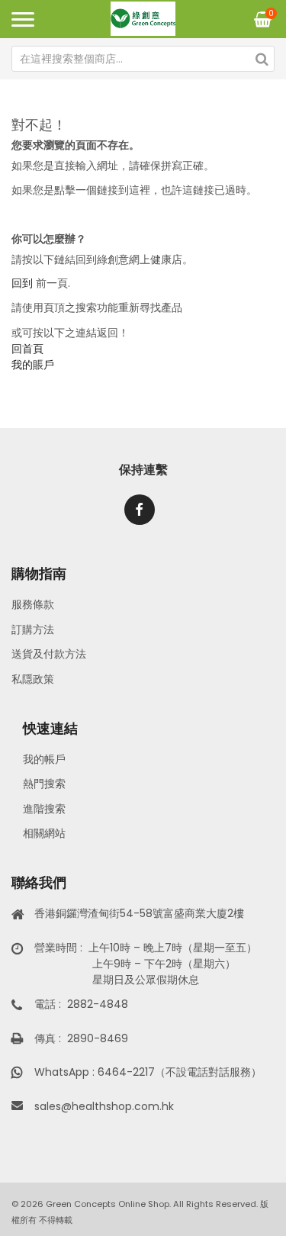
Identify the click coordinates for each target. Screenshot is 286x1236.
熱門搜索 (44, 783)
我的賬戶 (32, 364)
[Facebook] (139, 509)
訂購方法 (32, 629)
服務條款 (32, 604)
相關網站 (44, 833)
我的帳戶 (44, 759)
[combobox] (143, 59)
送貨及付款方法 (48, 653)
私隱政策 (32, 679)
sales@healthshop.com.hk (104, 1106)
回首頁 (27, 348)
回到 (22, 283)
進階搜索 (44, 808)
